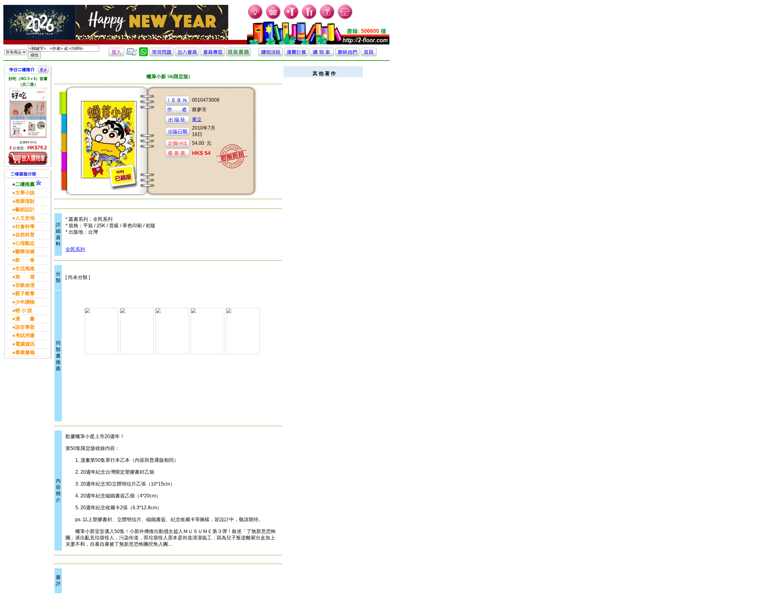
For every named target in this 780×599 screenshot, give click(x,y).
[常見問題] (327, 18)
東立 (197, 119)
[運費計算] (296, 54)
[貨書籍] (238, 54)
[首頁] (345, 18)
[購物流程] (270, 54)
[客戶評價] (132, 54)
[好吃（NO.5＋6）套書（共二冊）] (28, 113)
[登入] (116, 54)
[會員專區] (212, 54)
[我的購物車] (273, 18)
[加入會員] (291, 18)
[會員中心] (309, 18)
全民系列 (75, 249)
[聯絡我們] (347, 54)
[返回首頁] (369, 54)
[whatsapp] (143, 54)
